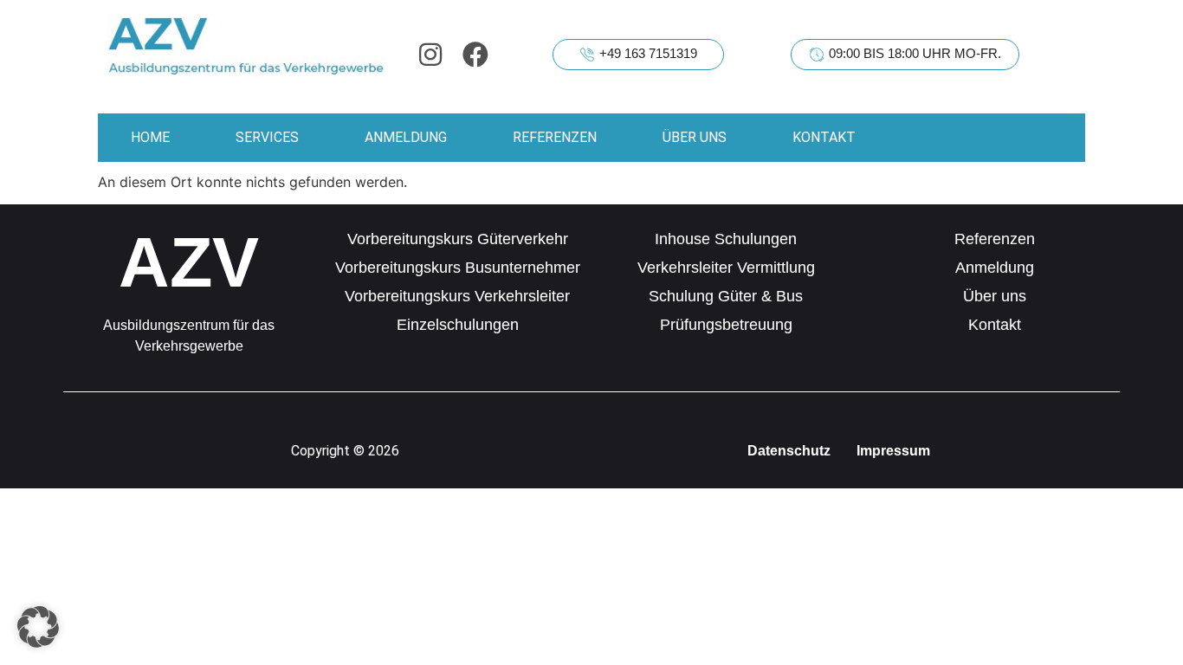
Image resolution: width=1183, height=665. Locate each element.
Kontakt (824, 137)
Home (150, 137)
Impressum (893, 450)
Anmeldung (406, 137)
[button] (38, 627)
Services (267, 137)
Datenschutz (789, 450)
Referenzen (555, 137)
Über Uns (695, 137)
